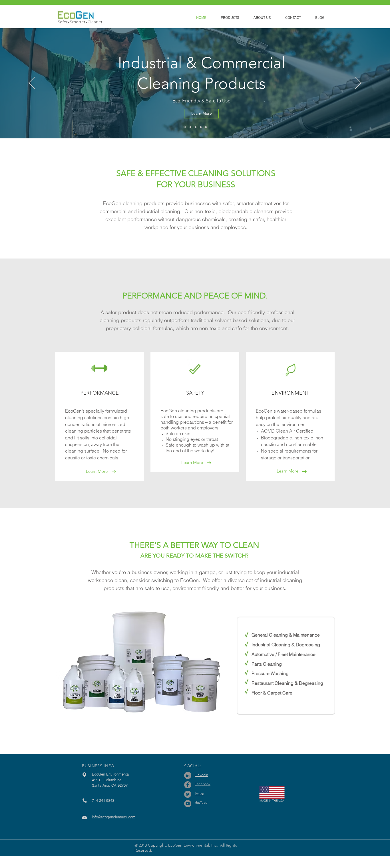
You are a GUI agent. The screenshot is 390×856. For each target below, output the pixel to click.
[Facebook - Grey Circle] (187, 784)
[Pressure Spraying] (185, 127)
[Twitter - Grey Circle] (187, 794)
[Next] (358, 83)
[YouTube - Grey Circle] (187, 803)
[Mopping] (190, 127)
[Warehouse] (206, 127)
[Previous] (32, 83)
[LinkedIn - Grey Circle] (187, 775)
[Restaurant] (201, 127)
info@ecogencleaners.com (113, 817)
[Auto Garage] (195, 127)
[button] (232, 17)
